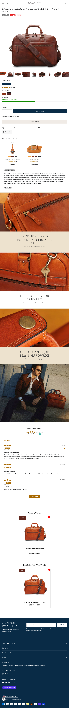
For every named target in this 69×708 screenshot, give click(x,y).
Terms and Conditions (47, 628)
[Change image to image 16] (10, 74)
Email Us (7, 674)
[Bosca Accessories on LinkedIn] (14, 682)
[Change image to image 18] (26, 74)
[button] (6, 87)
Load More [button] (34, 496)
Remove (49, 517)
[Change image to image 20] (42, 74)
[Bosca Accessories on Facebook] (3, 682)
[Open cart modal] (65, 3)
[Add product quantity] (10, 111)
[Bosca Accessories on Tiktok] (12, 682)
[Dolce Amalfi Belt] (34, 147)
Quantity (4, 107)
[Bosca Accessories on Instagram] (9, 682)
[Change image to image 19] (34, 74)
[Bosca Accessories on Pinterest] (6, 682)
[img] (7, 445)
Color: (7, 91)
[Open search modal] (7, 3)
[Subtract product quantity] (3, 111)
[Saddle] (9, 156)
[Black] (16, 156)
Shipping (4, 116)
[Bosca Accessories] (34, 2)
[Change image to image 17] (18, 74)
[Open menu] (3, 3)
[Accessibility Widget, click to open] (3, 699)
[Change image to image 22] (57, 74)
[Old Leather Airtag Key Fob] (12, 147)
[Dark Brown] (34, 44)
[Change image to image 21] (50, 74)
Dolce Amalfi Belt (34, 159)
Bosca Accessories (16, 699)
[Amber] (4, 94)
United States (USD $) (10, 696)
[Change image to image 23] (65, 74)
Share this (8, 132)
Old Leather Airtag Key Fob (12, 159)
